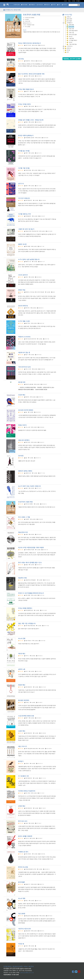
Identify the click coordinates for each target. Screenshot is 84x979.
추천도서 (47, 4)
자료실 (25, 966)
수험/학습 (71, 38)
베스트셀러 (24, 4)
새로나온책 (17, 4)
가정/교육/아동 (73, 44)
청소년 (70, 36)
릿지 (59, 4)
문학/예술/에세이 (73, 30)
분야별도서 (32, 4)
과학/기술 (71, 32)
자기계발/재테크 (73, 40)
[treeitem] (72, 17)
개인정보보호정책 (17, 966)
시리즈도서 (40, 4)
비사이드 (65, 4)
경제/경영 (71, 24)
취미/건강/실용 (73, 34)
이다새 (53, 4)
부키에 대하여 (7, 966)
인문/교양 (71, 28)
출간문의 (31, 966)
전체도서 (69, 17)
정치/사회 (71, 26)
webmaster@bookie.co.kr (27, 972)
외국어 (70, 42)
